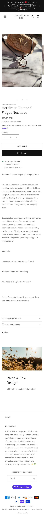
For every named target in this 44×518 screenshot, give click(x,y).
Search (7, 417)
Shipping (4, 121)
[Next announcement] (39, 6)
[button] (5, 16)
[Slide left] (16, 100)
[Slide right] (27, 100)
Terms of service (37, 509)
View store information (14, 168)
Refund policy (13, 509)
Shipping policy (23, 513)
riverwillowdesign (21, 506)
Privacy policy (24, 509)
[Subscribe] (34, 478)
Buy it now (22, 153)
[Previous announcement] (4, 6)
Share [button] (6, 332)
